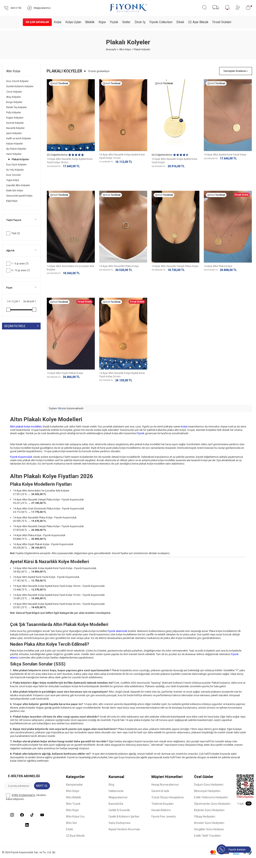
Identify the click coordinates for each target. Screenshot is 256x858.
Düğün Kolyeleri (15, 117)
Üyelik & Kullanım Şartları (124, 816)
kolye (184, 426)
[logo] (128, 8)
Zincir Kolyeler (14, 91)
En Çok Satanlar (37, 22)
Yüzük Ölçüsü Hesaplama (167, 797)
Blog (111, 784)
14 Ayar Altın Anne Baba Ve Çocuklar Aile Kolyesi (70, 268)
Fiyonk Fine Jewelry (163, 816)
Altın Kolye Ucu (75, 816)
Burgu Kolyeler (14, 102)
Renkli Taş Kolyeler (16, 107)
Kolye (57, 22)
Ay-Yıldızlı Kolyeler (16, 148)
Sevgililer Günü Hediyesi (209, 829)
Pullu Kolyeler (14, 112)
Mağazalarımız (118, 797)
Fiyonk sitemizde (117, 631)
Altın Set (71, 822)
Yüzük (114, 22)
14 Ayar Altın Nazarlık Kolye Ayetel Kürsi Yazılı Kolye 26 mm (122, 375)
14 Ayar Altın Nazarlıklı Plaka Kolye (119, 266)
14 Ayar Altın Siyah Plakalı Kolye (65, 373)
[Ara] (204, 7)
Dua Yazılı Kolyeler (16, 164)
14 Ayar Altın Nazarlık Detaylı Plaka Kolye (175, 266)
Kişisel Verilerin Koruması (124, 829)
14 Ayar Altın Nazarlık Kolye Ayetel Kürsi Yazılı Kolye (174, 160)
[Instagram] (12, 815)
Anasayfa (111, 49)
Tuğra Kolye (13, 180)
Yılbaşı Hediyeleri (204, 816)
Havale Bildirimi (161, 810)
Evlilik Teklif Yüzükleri (207, 835)
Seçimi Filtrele (14, 325)
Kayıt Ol (42, 785)
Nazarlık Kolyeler (15, 128)
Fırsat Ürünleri (221, 22)
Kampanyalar (74, 784)
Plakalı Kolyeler (21, 159)
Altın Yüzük (73, 803)
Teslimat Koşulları (162, 803)
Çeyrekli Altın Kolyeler (18, 185)
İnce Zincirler (13, 175)
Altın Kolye (125, 49)
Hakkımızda (116, 791)
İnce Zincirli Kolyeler (17, 81)
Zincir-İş (139, 22)
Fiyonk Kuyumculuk (21, 456)
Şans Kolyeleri (14, 133)
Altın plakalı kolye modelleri (26, 426)
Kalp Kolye (12, 201)
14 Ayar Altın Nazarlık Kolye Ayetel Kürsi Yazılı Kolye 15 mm (122, 156)
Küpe (102, 22)
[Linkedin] (27, 825)
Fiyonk (140, 433)
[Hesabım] (238, 7)
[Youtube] (42, 815)
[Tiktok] (32, 815)
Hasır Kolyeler (14, 154)
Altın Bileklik (73, 797)
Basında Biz (116, 803)
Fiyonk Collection (160, 22)
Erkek (180, 22)
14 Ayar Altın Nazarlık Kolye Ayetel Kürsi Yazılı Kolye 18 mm (69, 160)
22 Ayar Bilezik (198, 22)
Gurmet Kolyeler (15, 123)
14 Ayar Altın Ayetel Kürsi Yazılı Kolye (225, 154)
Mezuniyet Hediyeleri (207, 791)
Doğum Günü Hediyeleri (208, 784)
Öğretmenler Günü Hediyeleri (212, 803)
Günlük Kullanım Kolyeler (20, 86)
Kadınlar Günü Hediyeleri (209, 810)
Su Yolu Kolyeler (15, 169)
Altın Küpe (72, 810)
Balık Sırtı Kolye (15, 190)
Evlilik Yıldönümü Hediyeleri (211, 797)
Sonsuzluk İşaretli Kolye (19, 195)
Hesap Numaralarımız (165, 784)
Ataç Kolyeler (13, 97)
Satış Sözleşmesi (119, 822)
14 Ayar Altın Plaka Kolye (218, 266)
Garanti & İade (160, 791)
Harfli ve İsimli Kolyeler (19, 138)
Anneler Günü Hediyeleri (209, 822)
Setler (126, 22)
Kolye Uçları (73, 22)
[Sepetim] (249, 7)
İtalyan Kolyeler (15, 143)
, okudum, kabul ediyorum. (26, 797)
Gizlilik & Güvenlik (119, 810)
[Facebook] (22, 815)
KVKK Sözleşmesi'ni (23, 795)
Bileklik (90, 22)
